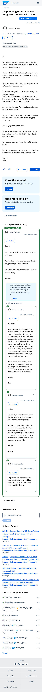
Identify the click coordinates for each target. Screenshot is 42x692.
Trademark (10, 681)
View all (5, 653)
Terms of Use (31, 670)
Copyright (10, 676)
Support (31, 681)
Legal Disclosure (31, 676)
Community (14, 3)
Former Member (14, 29)
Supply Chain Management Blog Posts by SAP (20, 539)
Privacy (10, 670)
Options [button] (38, 19)
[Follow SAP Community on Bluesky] (19, 664)
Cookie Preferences (10, 687)
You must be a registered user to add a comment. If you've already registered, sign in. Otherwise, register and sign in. (20, 290)
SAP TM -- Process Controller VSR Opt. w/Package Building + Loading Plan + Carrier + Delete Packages (20, 534)
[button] (4, 38)
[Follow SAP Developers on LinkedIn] (26, 664)
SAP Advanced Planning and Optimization (15, 46)
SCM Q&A (7, 8)
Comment (34, 169)
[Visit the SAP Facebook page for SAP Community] (15, 664)
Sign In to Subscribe (28, 18)
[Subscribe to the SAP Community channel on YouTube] (23, 664)
